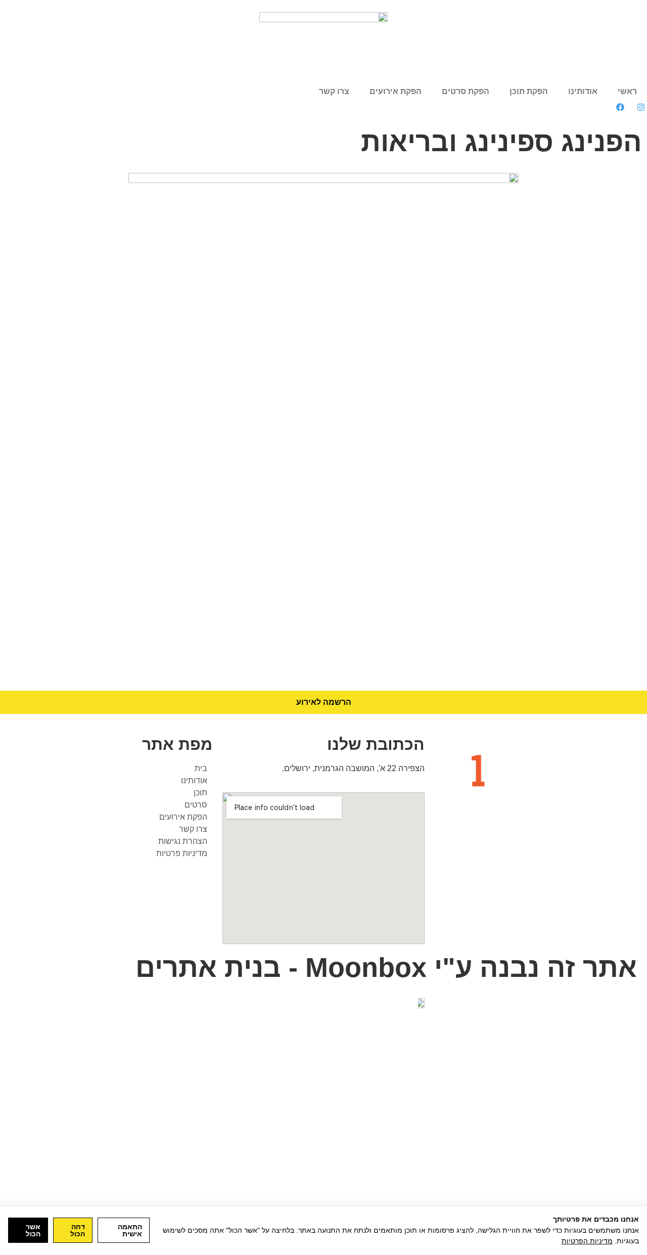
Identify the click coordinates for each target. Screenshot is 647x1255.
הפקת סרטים (465, 91)
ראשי (627, 91)
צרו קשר (334, 91)
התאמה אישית (130, 1230)
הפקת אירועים (395, 91)
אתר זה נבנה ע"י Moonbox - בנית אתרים (386, 967)
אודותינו (582, 91)
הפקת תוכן (529, 91)
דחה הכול (77, 1230)
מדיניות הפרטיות (587, 1241)
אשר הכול (33, 1230)
